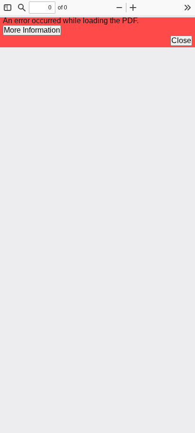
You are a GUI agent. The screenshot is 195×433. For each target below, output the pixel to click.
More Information (32, 30)
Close (181, 40)
